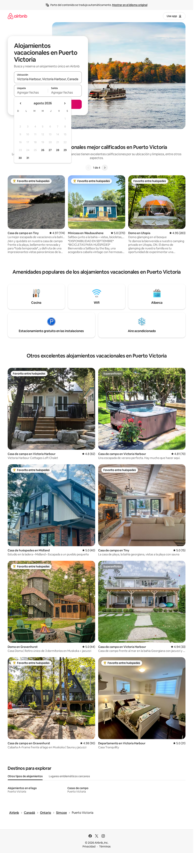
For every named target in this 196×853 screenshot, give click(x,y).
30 (20, 158)
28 (57, 150)
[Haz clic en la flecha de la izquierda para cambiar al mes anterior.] (21, 103)
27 (50, 150)
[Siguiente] (105, 168)
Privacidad (89, 846)
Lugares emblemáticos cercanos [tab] (69, 776)
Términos (105, 846)
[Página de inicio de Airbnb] (17, 16)
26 (42, 150)
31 (27, 158)
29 (65, 150)
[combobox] (48, 79)
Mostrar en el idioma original (129, 5)
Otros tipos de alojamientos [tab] (25, 776)
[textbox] (31, 92)
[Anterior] (88, 168)
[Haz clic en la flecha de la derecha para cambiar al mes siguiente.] (65, 103)
